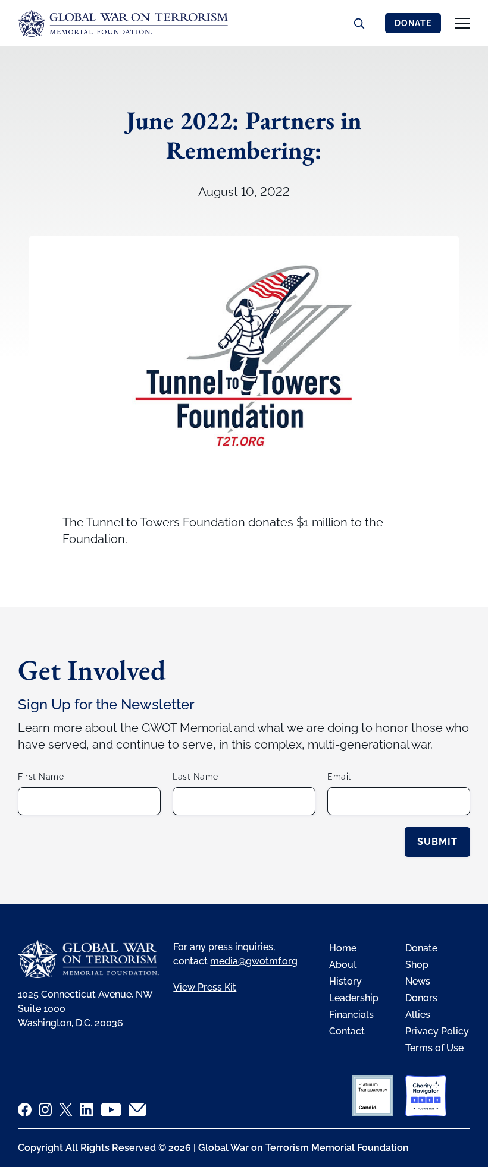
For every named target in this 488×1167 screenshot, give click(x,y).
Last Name (195, 776)
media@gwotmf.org (254, 961)
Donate (413, 23)
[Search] (359, 23)
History (345, 981)
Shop (416, 964)
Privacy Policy (437, 1031)
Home (342, 948)
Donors (421, 998)
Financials (351, 1014)
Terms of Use (434, 1048)
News (417, 981)
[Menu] (462, 23)
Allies (417, 1014)
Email (339, 776)
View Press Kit (204, 987)
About (343, 964)
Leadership (353, 998)
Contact (347, 1031)
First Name (41, 776)
